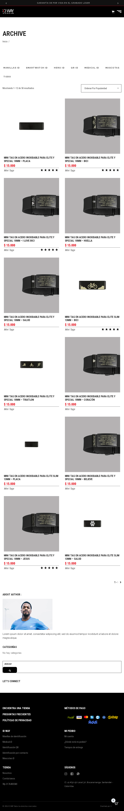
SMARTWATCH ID (36, 68)
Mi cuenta (69, 736)
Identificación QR (11, 747)
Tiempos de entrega (73, 747)
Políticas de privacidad (17, 720)
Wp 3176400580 (10, 784)
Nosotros (7, 773)
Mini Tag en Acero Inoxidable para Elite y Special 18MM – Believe (90, 477)
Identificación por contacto (15, 752)
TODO (7, 76)
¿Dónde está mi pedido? (75, 741)
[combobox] (101, 88)
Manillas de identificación (14, 736)
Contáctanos (9, 778)
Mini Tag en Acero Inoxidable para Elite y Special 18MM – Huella (90, 239)
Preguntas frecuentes (17, 714)
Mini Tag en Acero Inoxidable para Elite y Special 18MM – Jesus (29, 557)
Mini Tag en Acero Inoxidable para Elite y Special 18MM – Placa (29, 159)
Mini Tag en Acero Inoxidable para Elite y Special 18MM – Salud (29, 318)
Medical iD (7, 741)
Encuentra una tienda (16, 708)
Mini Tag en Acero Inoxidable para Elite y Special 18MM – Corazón (90, 398)
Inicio (5, 41)
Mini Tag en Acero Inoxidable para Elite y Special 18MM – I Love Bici (29, 239)
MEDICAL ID (91, 68)
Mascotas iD (8, 758)
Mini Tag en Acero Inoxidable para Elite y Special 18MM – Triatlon (29, 398)
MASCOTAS (112, 68)
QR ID (74, 68)
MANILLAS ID (11, 68)
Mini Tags (9, 170)
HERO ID (59, 68)
